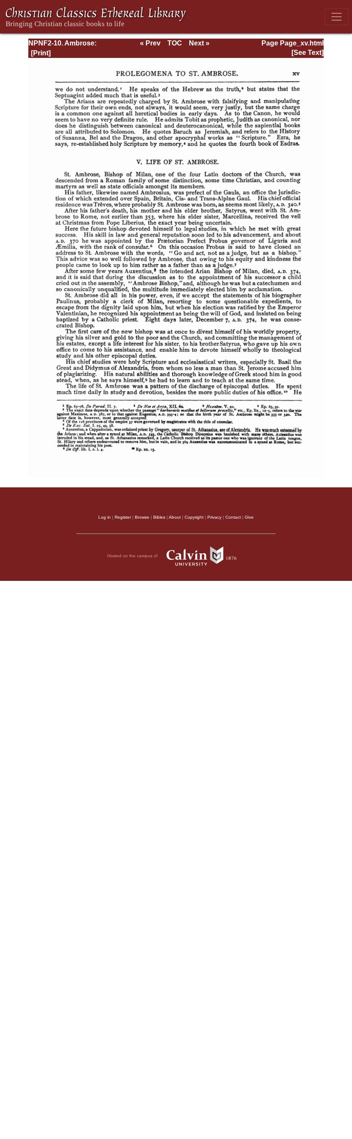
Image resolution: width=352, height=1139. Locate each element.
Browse (142, 517)
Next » (199, 43)
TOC (174, 43)
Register (123, 517)
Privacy (214, 517)
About (175, 517)
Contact (233, 517)
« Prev (150, 43)
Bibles (159, 517)
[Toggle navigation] (337, 16)
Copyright (194, 517)
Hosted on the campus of (133, 555)
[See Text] (307, 52)
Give (249, 517)
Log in (104, 517)
